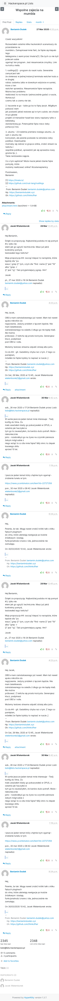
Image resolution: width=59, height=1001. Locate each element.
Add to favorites (11, 961)
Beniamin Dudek (18, 29)
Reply (8, 213)
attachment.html (9, 205)
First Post (7, 22)
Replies (19, 22)
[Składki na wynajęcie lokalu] (2, 9)
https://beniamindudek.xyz (22, 192)
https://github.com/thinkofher (23, 195)
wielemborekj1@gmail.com (17, 378)
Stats (29, 22)
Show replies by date (49, 221)
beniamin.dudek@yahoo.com (41, 189)
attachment (20, 389)
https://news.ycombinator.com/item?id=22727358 (28, 483)
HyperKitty (29, 997)
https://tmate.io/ (16, 180)
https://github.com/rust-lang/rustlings (26, 183)
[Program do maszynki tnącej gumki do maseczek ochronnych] (57, 9)
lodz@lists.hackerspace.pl (17, 410)
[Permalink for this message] (57, 210)
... (7, 288)
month (39, 22)
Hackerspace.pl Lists (20, 3)
